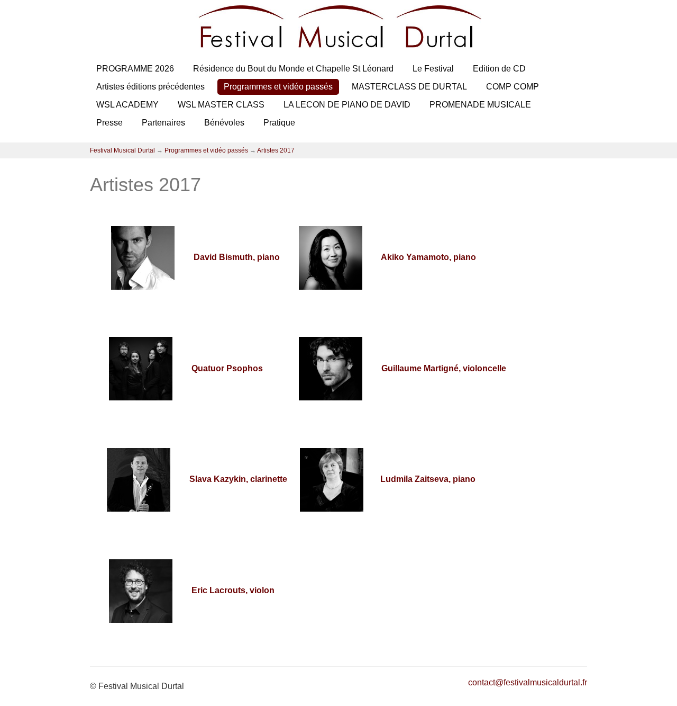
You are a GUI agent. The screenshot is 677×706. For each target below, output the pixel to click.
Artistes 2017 (276, 150)
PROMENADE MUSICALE (480, 104)
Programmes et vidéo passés (278, 86)
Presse (109, 122)
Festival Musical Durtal (122, 150)
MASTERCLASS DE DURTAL (409, 86)
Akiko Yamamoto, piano (421, 257)
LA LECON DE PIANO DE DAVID (346, 104)
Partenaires (163, 122)
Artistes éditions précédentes (150, 86)
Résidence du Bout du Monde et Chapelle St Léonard (293, 68)
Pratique (279, 122)
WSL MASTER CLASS (221, 104)
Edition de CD (499, 68)
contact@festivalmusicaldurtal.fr (527, 682)
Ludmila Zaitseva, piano (427, 479)
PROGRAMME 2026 (135, 68)
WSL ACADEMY (127, 104)
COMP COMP (512, 86)
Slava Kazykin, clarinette (238, 479)
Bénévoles (224, 122)
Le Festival (433, 68)
